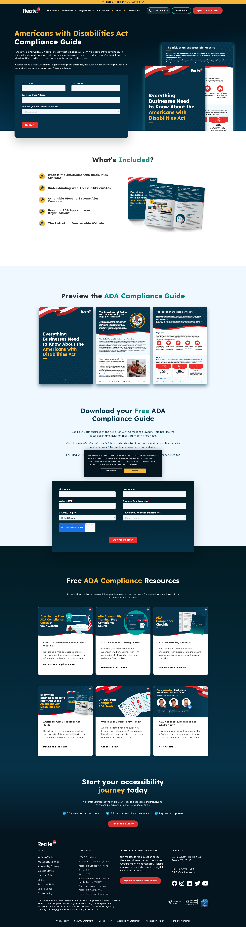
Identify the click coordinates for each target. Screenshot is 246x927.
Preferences (111, 471)
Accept (135, 471)
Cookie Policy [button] (144, 461)
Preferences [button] (133, 464)
